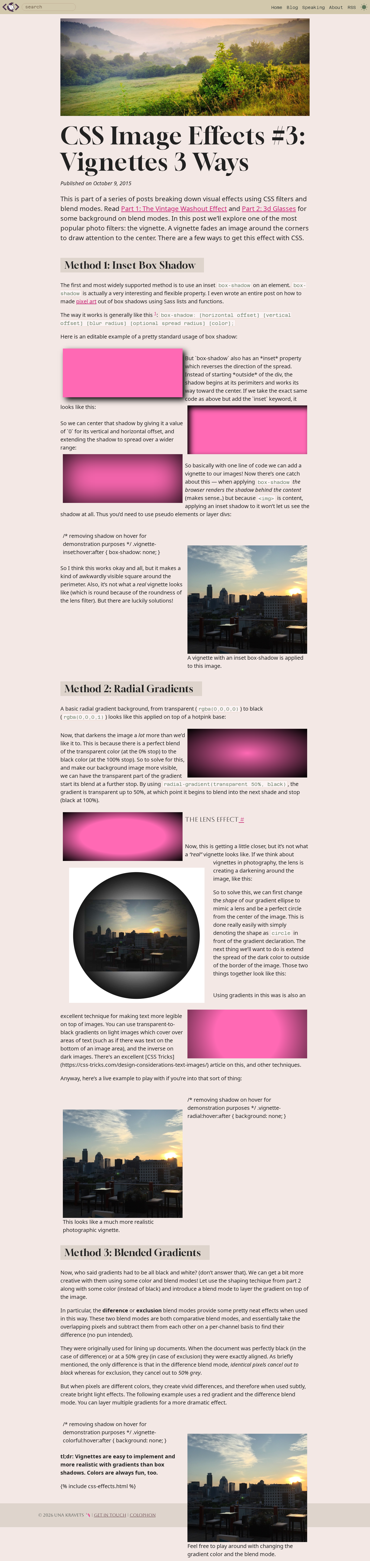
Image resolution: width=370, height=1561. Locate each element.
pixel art (86, 301)
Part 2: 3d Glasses (269, 208)
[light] (364, 7)
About (336, 7)
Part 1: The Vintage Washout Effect (174, 208)
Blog (292, 7)
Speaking (313, 7)
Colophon (143, 1515)
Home (276, 7)
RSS (352, 7)
